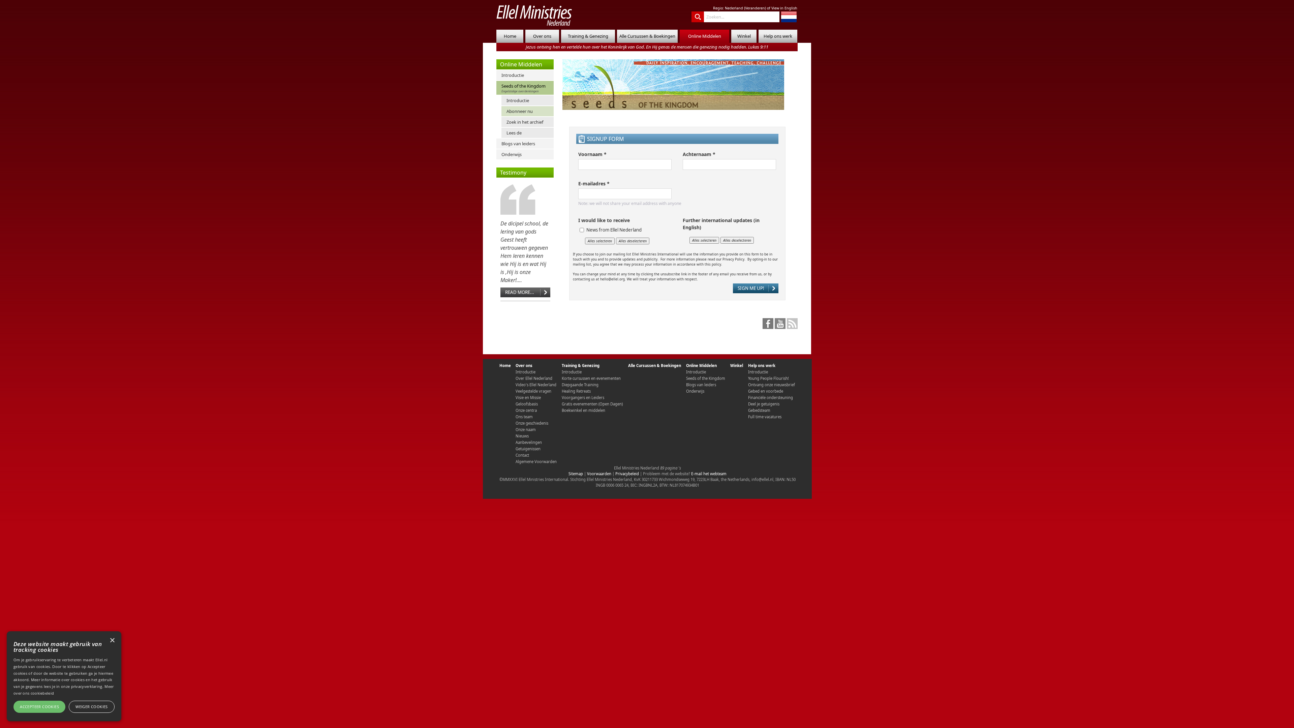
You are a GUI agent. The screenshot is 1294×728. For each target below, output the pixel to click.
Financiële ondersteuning (770, 397)
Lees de (514, 133)
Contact (522, 455)
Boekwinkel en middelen (583, 410)
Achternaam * (699, 154)
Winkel (744, 36)
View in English (784, 8)
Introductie (512, 75)
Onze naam (526, 429)
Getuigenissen (528, 449)
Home (510, 36)
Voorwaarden (599, 473)
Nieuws (522, 436)
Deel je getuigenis (763, 404)
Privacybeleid (627, 473)
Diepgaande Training (580, 385)
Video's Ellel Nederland (536, 385)
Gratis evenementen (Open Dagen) (592, 404)
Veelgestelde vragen (533, 391)
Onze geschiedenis (532, 423)
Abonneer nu (519, 111)
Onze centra (526, 410)
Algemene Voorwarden (536, 461)
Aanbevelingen (529, 442)
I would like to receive (604, 220)
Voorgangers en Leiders (583, 397)
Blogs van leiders (518, 144)
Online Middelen (704, 36)
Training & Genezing (588, 36)
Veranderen (755, 8)
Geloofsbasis (527, 404)
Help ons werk (778, 36)
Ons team (524, 417)
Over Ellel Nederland (534, 378)
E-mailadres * (594, 183)
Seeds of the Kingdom (523, 88)
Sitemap (575, 473)
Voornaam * (592, 154)
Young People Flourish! (768, 378)
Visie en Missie (528, 397)
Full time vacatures (764, 417)
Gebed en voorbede (765, 391)
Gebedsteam (759, 410)
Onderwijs (511, 154)
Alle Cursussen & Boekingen (647, 36)
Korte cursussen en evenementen (591, 378)
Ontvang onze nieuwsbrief (771, 385)
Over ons (542, 36)
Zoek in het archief (524, 122)
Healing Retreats (576, 391)
